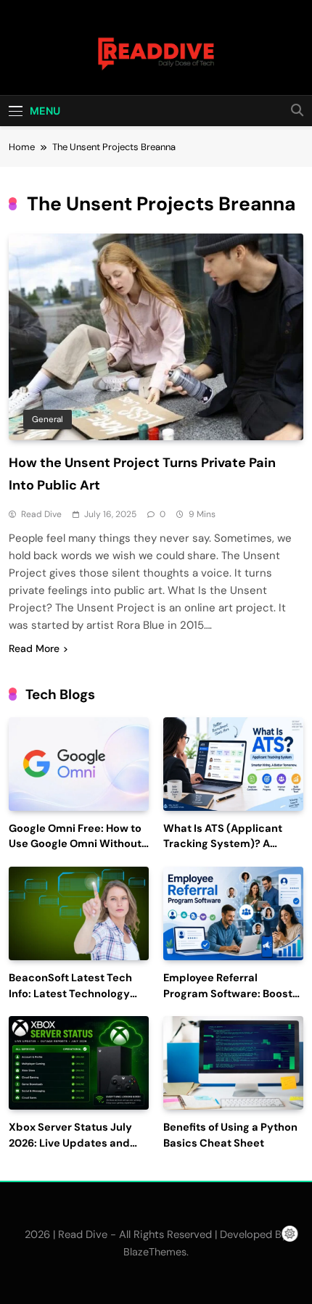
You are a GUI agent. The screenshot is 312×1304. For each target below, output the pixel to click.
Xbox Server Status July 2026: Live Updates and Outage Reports (70, 1143)
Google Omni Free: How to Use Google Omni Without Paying (75, 844)
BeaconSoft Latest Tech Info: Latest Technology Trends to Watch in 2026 (71, 994)
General (47, 419)
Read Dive (41, 514)
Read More (34, 648)
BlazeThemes (154, 1251)
